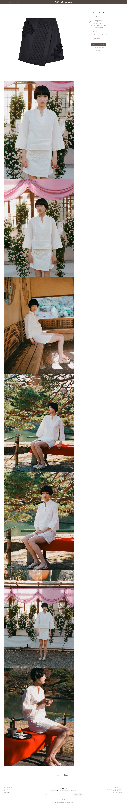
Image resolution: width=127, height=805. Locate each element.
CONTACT (7, 792)
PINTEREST (7, 789)
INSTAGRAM (8, 787)
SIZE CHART (119, 787)
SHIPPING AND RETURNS (115, 789)
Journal (108, 2)
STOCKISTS (7, 790)
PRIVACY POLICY (117, 792)
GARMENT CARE (118, 790)
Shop (4, 2)
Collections (11, 2)
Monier (71, 802)
